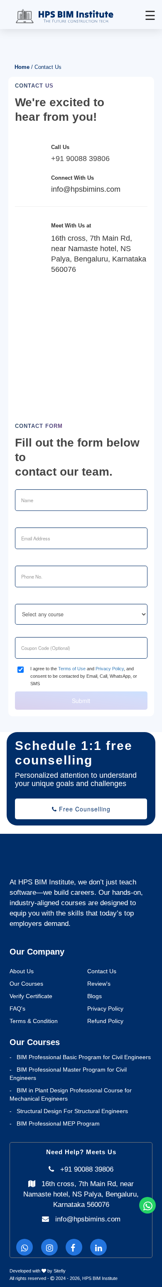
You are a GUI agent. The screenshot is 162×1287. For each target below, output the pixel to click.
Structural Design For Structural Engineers (72, 1111)
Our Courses (26, 983)
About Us (22, 971)
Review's (98, 983)
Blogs (94, 996)
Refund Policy (105, 1021)
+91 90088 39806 (80, 158)
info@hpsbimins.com (87, 1219)
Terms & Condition (34, 1021)
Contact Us (101, 971)
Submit (81, 700)
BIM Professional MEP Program (58, 1123)
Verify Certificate (31, 996)
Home (22, 67)
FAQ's (17, 1008)
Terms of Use (72, 668)
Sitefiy (60, 1270)
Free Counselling (83, 809)
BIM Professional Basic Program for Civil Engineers (84, 1057)
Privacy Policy (110, 668)
